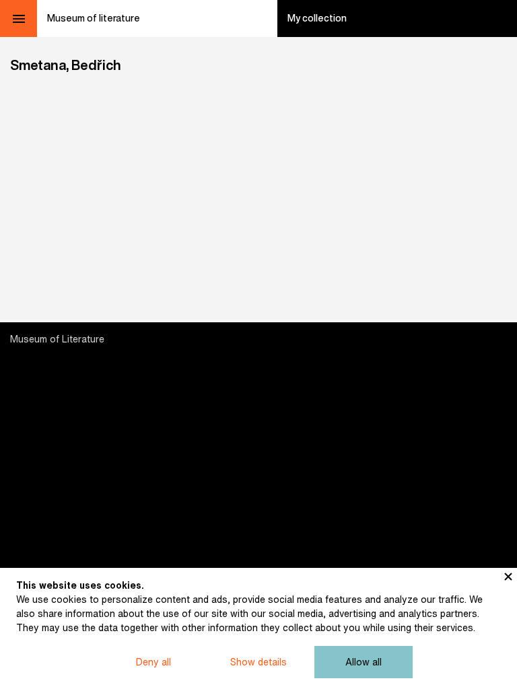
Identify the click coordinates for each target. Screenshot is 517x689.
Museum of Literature (57, 339)
